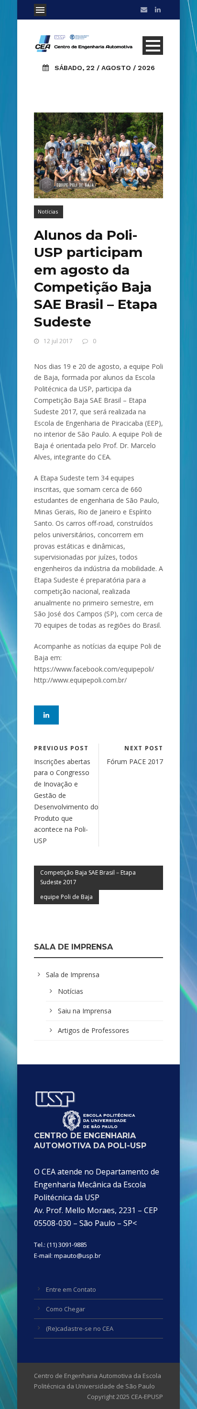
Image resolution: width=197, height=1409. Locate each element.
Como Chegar (65, 1309)
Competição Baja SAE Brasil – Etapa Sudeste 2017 (88, 877)
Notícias (48, 211)
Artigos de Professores (93, 1030)
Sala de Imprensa (72, 974)
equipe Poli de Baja (66, 897)
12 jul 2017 (58, 341)
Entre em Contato (71, 1289)
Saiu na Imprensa (84, 1010)
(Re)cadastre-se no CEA (79, 1328)
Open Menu (40, 10)
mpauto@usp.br (77, 1255)
